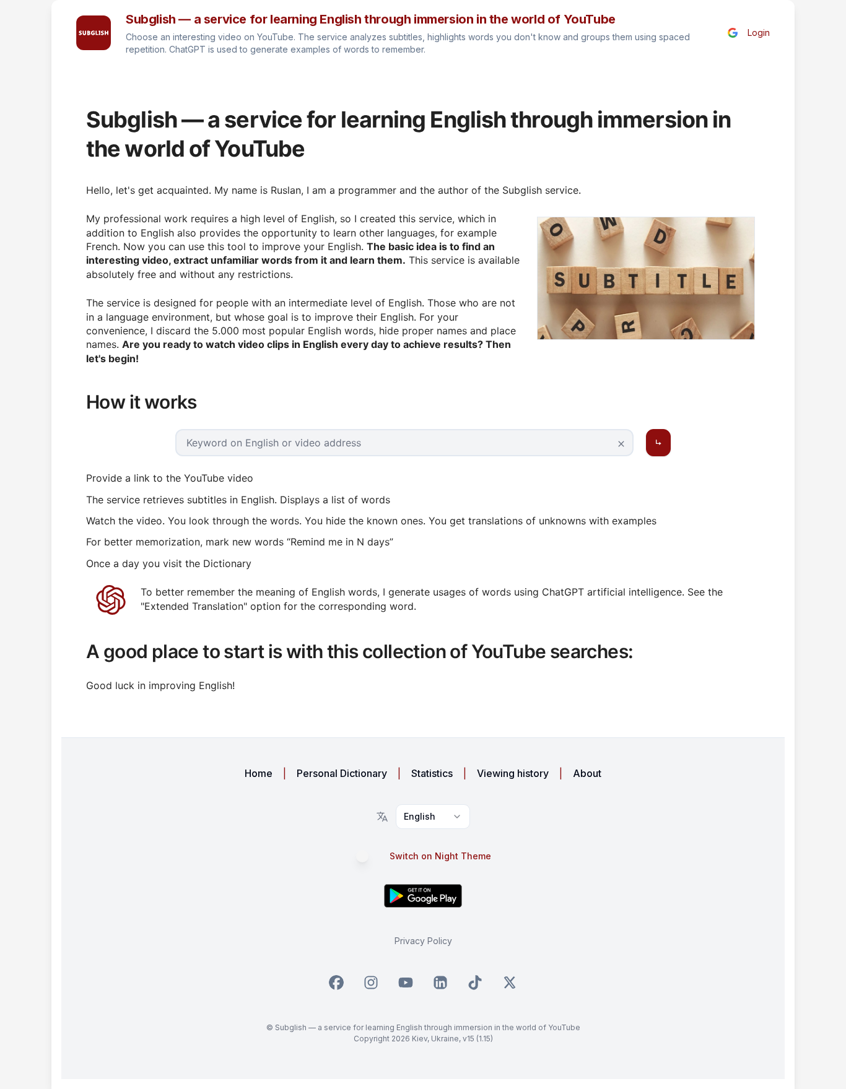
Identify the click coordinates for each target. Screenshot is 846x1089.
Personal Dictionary (342, 773)
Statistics (432, 773)
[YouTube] (406, 982)
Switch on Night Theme (440, 856)
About (587, 773)
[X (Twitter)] (510, 982)
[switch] (368, 856)
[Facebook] (336, 982)
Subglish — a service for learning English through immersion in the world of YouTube (371, 19)
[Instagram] (371, 982)
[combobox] (433, 816)
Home (259, 773)
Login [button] (759, 32)
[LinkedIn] (440, 982)
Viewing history (513, 773)
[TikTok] (475, 982)
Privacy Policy (423, 940)
